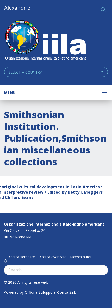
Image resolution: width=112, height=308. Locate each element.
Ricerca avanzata (52, 257)
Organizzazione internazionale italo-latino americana (54, 224)
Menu (10, 93)
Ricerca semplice (21, 257)
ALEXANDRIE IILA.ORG (45, 40)
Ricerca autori (81, 257)
